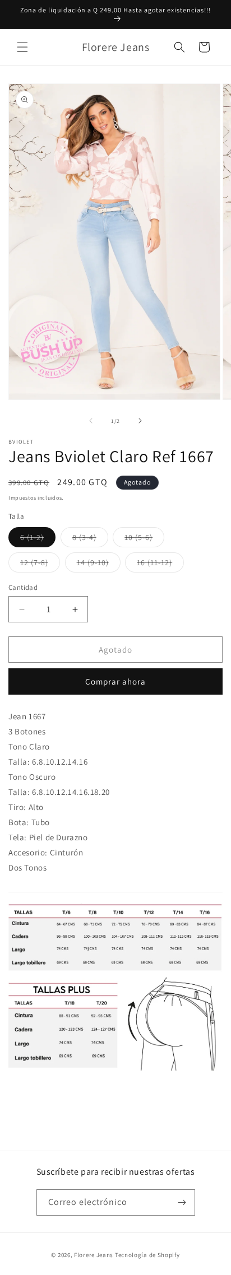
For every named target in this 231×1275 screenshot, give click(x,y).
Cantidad (23, 587)
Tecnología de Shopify (147, 1255)
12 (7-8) (40, 565)
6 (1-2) (38, 539)
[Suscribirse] (182, 1202)
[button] (22, 47)
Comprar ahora (115, 681)
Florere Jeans (93, 1255)
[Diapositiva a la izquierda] (90, 420)
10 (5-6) (144, 539)
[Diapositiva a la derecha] (140, 420)
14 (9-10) (99, 565)
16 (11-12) (160, 565)
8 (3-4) (90, 539)
